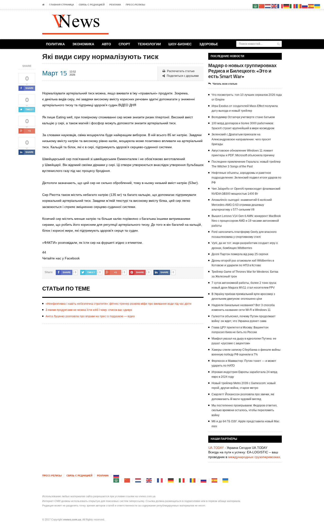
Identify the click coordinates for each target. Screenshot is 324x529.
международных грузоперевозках (254, 457)
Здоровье (208, 43)
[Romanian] (193, 480)
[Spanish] (215, 480)
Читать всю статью (225, 83)
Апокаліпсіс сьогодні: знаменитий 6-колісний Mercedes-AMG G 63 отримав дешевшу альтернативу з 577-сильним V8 (242, 204)
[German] (171, 480)
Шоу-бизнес (180, 43)
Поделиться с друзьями (183, 76)
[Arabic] (116, 480)
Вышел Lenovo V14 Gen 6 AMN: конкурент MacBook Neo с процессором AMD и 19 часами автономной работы (246, 220)
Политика (55, 43)
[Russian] (116, 475)
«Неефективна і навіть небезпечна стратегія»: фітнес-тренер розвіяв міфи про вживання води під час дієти (118, 303)
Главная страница (61, 4)
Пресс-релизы (135, 4)
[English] (149, 480)
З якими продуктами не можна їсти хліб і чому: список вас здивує (89, 310)
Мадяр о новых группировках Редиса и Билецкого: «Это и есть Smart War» (242, 71)
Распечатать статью (180, 71)
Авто (106, 43)
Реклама (115, 4)
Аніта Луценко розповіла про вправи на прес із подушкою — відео (90, 316)
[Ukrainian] (225, 480)
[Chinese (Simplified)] (127, 480)
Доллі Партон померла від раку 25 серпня (240, 254)
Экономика (83, 43)
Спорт (124, 43)
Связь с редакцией (92, 4)
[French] (160, 480)
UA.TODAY (216, 448)
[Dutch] (138, 480)
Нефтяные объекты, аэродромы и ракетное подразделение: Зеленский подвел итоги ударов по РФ (246, 177)
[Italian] (182, 480)
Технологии (149, 43)
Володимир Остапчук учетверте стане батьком (243, 117)
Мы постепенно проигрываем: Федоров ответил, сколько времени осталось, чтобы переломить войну (244, 410)
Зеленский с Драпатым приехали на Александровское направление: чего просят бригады (241, 139)
